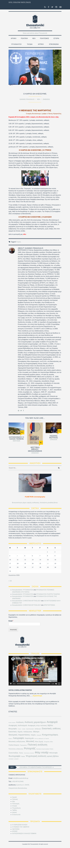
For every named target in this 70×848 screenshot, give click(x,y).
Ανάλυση (20, 722)
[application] (35, 671)
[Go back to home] (35, 20)
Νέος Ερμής (39, 741)
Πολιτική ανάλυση (37, 744)
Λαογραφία (18, 738)
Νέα (33, 38)
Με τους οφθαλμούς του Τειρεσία (42, 738)
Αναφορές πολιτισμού (18, 725)
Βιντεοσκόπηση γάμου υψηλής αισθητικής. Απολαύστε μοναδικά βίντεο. (35, 502)
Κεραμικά (39, 735)
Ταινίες (21, 753)
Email (11, 621)
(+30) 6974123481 (18, 781)
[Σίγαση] (56, 684)
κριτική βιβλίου (53, 756)
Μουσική (30, 741)
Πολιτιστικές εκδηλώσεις (16, 749)
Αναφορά (52, 722)
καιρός (29, 113)
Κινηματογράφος (50, 734)
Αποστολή (13, 629)
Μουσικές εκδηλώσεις (17, 741)
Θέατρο (36, 732)
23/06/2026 (35, 453)
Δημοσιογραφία (30, 729)
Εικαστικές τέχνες (16, 732)
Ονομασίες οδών (48, 741)
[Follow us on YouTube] (59, 7)
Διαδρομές (38, 729)
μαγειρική (16, 758)
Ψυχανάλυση (16, 44)
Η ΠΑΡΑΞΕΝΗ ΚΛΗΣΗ (19, 825)
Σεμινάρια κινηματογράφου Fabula (44, 749)
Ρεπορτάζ (29, 748)
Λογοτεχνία (29, 738)
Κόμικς (10, 738)
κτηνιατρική (11, 758)
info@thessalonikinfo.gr (20, 778)
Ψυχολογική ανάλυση (36, 756)
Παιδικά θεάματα (14, 745)
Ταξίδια (29, 44)
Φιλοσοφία (53, 753)
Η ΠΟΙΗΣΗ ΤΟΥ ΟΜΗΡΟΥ (20, 827)
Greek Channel (12, 722)
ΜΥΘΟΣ (14, 831)
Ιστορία (56, 38)
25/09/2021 (46, 99)
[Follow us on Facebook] (48, 7)
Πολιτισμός (44, 38)
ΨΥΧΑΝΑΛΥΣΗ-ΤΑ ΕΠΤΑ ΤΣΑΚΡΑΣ (48, 594)
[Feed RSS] (45, 7)
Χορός (23, 756)
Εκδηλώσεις (28, 732)
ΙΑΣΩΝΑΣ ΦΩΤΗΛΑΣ (53, 437)
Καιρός (18, 242)
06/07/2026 (16, 441)
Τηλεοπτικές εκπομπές (29, 753)
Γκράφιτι (23, 728)
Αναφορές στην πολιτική (37, 725)
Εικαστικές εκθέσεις (51, 728)
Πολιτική (24, 38)
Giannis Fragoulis (27, 99)
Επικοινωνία (54, 44)
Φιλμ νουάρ (41, 752)
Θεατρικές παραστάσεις (19, 735)
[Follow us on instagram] (56, 7)
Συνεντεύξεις (13, 753)
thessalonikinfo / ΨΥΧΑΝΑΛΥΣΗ (22, 590)
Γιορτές (19, 728)
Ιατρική (41, 44)
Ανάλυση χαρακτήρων (35, 722)
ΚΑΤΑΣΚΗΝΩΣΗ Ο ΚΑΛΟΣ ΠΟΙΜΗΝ (16, 438)
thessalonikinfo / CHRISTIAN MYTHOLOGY (26, 600)
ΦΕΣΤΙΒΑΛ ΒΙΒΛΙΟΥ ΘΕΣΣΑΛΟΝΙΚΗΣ (35, 449)
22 (48, 563)
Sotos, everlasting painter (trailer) (20, 2)
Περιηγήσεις (23, 745)
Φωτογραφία (14, 756)
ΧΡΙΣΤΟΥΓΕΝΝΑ (49, 605)
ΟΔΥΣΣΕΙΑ (15, 829)
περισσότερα (37, 696)
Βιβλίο (50, 725)
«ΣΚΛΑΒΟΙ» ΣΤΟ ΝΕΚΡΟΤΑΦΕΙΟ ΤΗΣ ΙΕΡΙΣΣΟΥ (35, 767)
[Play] (11, 684)
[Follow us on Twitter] (52, 7)
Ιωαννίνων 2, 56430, (22, 785)
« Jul (10, 581)
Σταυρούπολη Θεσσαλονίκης (18, 788)
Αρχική (13, 38)
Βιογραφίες (13, 729)
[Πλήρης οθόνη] (59, 684)
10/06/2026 (53, 439)
